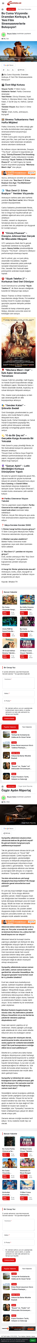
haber (33, 1336)
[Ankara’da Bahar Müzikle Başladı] (18, 755)
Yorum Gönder (9, 718)
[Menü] (3, 3)
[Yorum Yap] (4, 70)
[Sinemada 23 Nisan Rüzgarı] (27, 1168)
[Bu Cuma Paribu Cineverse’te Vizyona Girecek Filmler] (9, 1146)
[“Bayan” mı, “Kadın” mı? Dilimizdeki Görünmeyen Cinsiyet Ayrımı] (18, 766)
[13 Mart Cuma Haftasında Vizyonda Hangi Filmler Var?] (27, 1190)
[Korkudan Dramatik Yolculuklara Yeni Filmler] (9, 1190)
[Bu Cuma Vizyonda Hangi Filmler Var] (9, 605)
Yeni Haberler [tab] (27, 727)
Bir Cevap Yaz (9, 668)
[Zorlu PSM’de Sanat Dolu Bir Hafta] (9, 627)
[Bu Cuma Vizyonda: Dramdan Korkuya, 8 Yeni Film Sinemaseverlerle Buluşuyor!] (9, 1168)
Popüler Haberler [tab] (10, 727)
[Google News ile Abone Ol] (8, 65)
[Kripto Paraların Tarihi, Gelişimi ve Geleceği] (18, 776)
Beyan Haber (12, 33)
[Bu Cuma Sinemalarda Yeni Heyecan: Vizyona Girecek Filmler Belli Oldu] (27, 627)
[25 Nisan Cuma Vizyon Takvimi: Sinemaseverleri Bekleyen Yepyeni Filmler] (27, 648)
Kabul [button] (32, 1340)
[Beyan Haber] (14, 3)
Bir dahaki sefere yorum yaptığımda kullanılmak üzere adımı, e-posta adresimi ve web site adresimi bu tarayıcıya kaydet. (19, 711)
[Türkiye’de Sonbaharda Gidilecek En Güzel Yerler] (18, 734)
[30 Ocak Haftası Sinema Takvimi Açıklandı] (9, 648)
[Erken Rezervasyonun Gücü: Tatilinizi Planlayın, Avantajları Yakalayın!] (18, 745)
